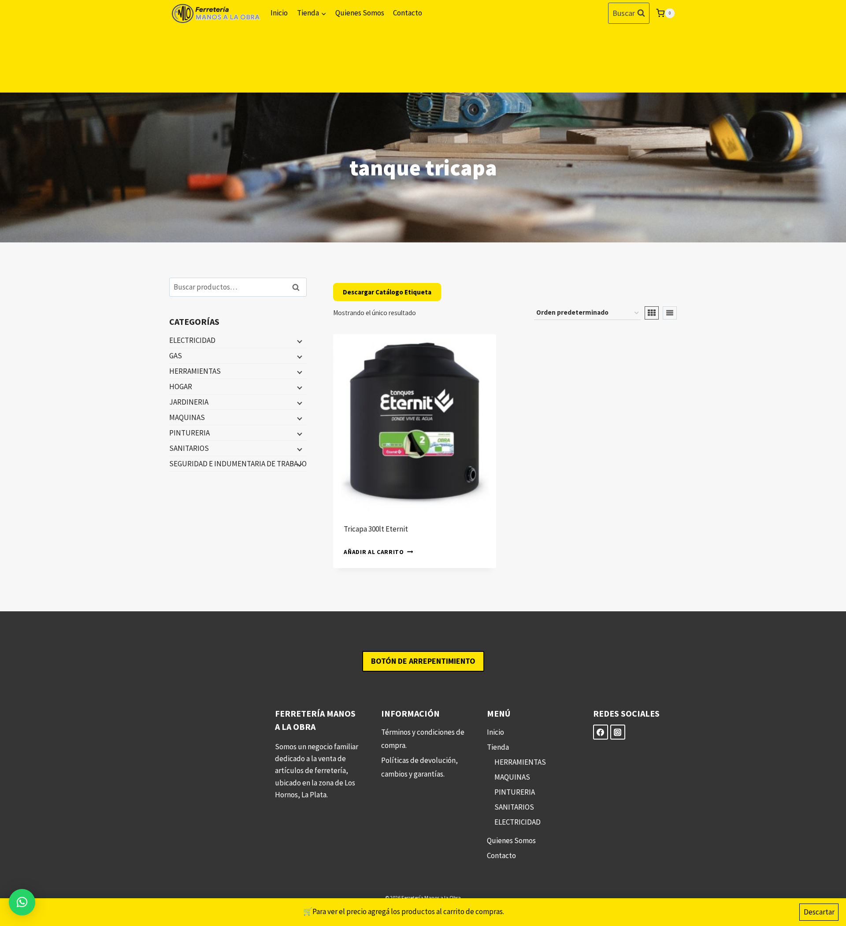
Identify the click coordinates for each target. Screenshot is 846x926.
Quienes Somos (359, 13)
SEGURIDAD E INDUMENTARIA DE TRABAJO (238, 464)
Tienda (498, 747)
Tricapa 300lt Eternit (376, 529)
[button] (22, 902)
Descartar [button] (819, 912)
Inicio (279, 13)
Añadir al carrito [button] (374, 552)
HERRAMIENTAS (195, 371)
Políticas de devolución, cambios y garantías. (419, 767)
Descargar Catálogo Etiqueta (387, 292)
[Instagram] (617, 732)
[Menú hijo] (299, 341)
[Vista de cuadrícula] (652, 313)
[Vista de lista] (670, 313)
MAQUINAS (187, 417)
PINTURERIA (189, 433)
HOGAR (180, 386)
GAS (175, 356)
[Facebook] (600, 732)
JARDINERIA (188, 402)
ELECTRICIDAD (192, 340)
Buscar (298, 287)
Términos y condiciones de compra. (422, 739)
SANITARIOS (189, 448)
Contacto (407, 13)
